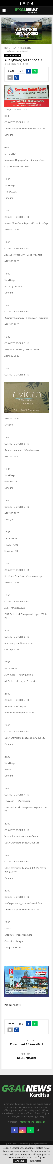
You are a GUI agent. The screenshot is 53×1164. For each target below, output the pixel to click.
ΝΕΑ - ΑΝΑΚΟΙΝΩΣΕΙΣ (13, 56)
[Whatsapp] (28, 3)
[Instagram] (24, 3)
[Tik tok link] (32, 3)
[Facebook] (20, 3)
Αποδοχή (19, 1160)
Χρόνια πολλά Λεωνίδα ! (26, 1044)
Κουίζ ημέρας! (26, 1058)
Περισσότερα (35, 1161)
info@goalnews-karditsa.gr (32, 1121)
